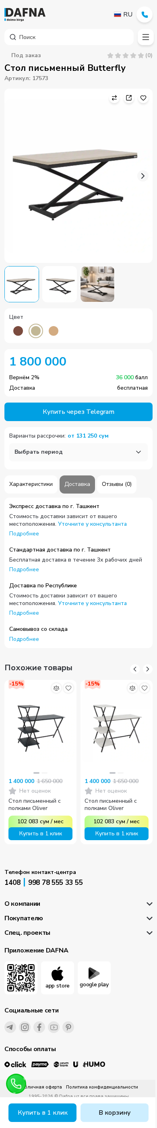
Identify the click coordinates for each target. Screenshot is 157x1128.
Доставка (77, 484)
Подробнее (24, 533)
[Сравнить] (56, 688)
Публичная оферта (40, 1087)
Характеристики (31, 484)
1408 (12, 882)
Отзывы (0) (117, 484)
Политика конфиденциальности (102, 1087)
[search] (69, 37)
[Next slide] (143, 176)
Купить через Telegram (78, 411)
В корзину (114, 1112)
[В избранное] (68, 688)
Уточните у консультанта (92, 524)
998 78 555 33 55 (55, 882)
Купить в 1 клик (43, 1112)
